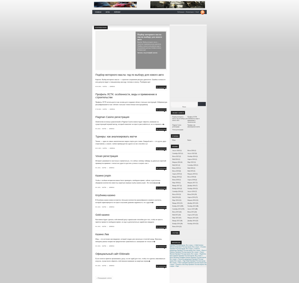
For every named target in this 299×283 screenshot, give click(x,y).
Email (197, 12)
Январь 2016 (176, 203)
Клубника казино (105, 195)
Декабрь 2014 (191, 220)
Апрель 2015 (191, 215)
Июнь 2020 (175, 168)
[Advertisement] (149, 19)
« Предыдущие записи (104, 278)
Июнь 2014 (175, 226)
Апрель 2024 (191, 159)
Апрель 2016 (191, 197)
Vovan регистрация (106, 156)
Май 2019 (190, 171)
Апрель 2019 (176, 174)
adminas (112, 86)
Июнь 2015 (190, 212)
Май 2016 (175, 197)
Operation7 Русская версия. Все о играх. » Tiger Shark (186, 260)
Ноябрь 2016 (176, 188)
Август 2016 (191, 191)
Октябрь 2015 (191, 206)
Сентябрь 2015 (176, 209)
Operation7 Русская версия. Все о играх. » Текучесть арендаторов (188, 258)
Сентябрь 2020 (191, 165)
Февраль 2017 (191, 182)
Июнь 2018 (175, 180)
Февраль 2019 (191, 174)
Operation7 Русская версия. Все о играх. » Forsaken (191, 247)
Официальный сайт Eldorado (112, 253)
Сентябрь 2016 (176, 191)
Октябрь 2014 (191, 223)
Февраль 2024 (176, 162)
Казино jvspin (103, 175)
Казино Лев (102, 234)
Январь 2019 (176, 177)
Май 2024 (175, 159)
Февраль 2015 (191, 218)
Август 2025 (191, 153)
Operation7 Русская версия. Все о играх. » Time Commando (188, 261)
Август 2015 (191, 209)
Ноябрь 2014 (176, 223)
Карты (105, 86)
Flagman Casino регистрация (112, 117)
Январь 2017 (176, 185)
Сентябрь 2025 (176, 153)
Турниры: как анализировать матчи (116, 136)
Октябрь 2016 (191, 188)
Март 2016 (175, 200)
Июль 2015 (175, 212)
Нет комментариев (162, 87)
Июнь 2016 (190, 194)
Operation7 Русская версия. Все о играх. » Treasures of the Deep (188, 263)
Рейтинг (117, 12)
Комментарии (190, 12)
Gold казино (102, 214)
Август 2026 (176, 150)
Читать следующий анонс (147, 53)
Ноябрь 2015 (176, 206)
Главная (98, 12)
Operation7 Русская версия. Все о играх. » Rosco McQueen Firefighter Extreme (186, 256)
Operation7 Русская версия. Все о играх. (115, 4)
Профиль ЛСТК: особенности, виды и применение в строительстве (193, 119)
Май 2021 (175, 165)
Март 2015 (175, 218)
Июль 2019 (175, 171)
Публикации (180, 12)
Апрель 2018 (191, 180)
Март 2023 (190, 162)
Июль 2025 (175, 156)
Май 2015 (175, 215)
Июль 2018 (190, 177)
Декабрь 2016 (191, 185)
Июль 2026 (190, 150)
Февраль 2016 (191, 200)
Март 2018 (175, 182)
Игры (108, 12)
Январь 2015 (176, 220)
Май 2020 (190, 168)
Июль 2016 (175, 194)
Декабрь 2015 (191, 203)
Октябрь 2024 (191, 156)
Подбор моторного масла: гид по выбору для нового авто (149, 37)
